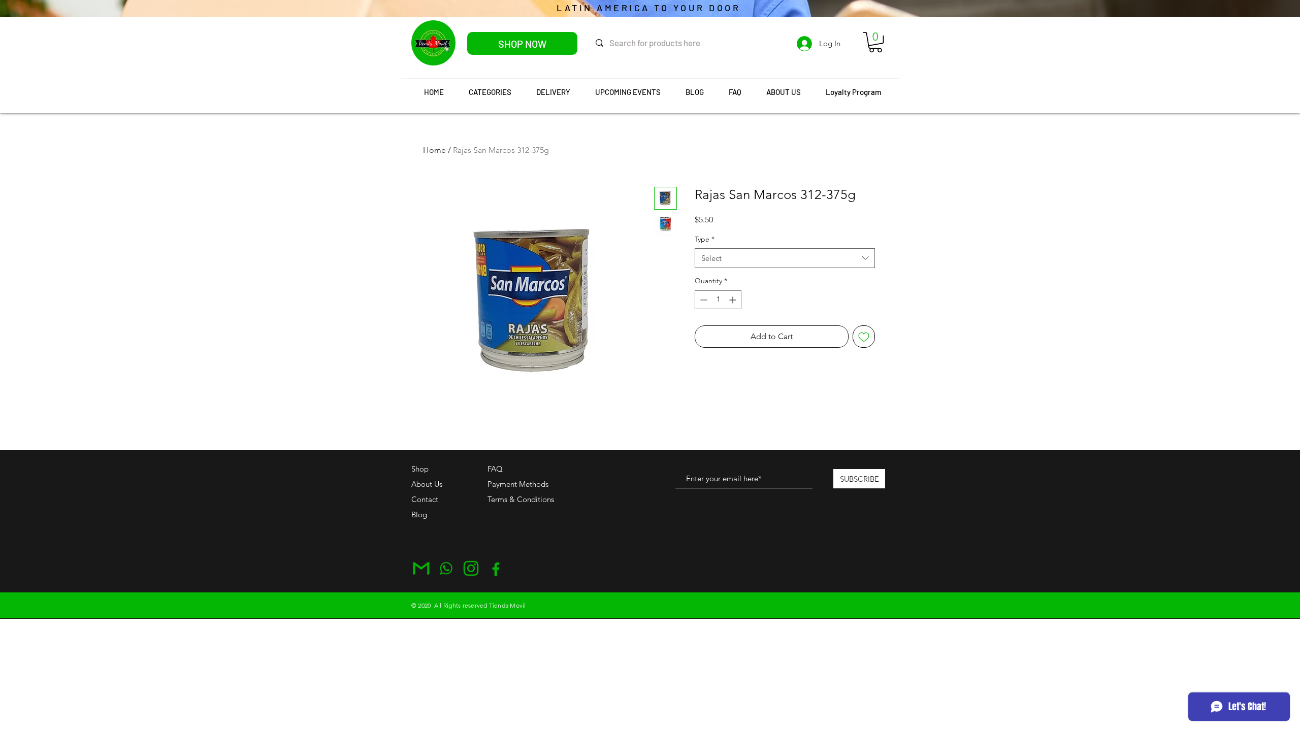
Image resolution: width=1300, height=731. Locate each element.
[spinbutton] (718, 300)
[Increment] (733, 300)
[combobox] (785, 258)
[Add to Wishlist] (864, 336)
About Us (426, 484)
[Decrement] (702, 300)
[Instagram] (471, 568)
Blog (419, 514)
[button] (875, 42)
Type (704, 239)
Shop (420, 469)
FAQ (495, 469)
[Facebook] (496, 568)
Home (434, 150)
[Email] (421, 568)
